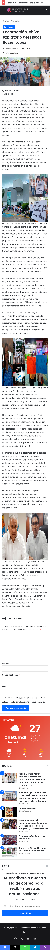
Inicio (6, 21)
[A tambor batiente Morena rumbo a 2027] (9, 840)
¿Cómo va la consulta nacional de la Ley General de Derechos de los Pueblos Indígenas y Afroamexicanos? (33, 824)
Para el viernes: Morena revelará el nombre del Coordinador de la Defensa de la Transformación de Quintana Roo (32, 780)
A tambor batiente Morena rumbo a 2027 (32, 837)
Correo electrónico (11, 675)
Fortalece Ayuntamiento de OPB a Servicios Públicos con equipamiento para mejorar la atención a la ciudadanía (33, 796)
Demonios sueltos (28, 808)
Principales (15, 21)
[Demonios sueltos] (9, 812)
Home (25, 932)
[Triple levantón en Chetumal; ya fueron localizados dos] (9, 852)
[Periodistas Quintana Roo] (17, 10)
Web (4, 686)
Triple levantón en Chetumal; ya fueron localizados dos (33, 849)
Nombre (6, 663)
